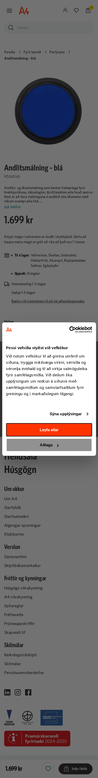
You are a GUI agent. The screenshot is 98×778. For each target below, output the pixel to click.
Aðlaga (46, 445)
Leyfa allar (49, 430)
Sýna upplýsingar (66, 414)
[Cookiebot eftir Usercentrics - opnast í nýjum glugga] (70, 329)
